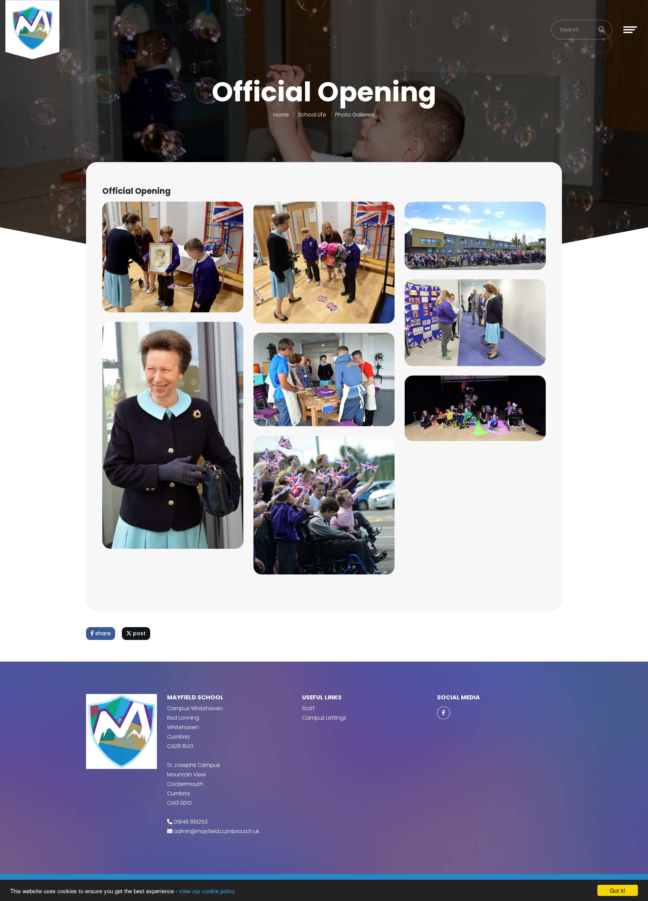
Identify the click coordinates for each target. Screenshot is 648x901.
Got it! (617, 890)
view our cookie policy (207, 890)
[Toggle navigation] (630, 29)
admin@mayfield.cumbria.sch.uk (216, 831)
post (139, 633)
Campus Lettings (324, 718)
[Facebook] (443, 712)
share (102, 633)
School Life (312, 115)
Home (281, 115)
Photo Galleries (355, 115)
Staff (308, 708)
